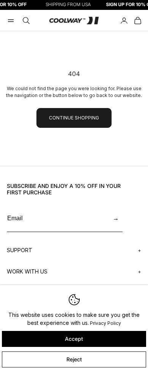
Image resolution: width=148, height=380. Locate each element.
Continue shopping (74, 118)
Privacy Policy (105, 323)
